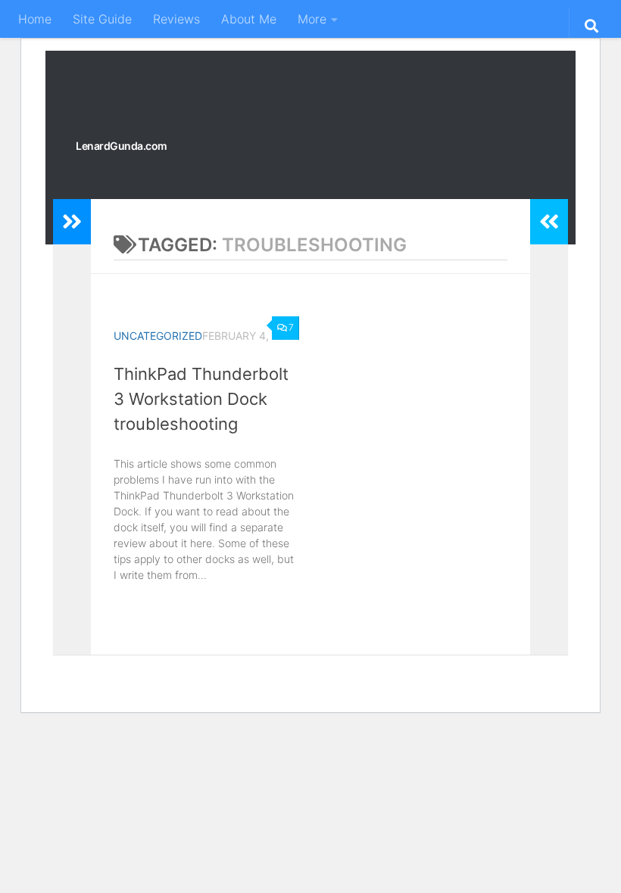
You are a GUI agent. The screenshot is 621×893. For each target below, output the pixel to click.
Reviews (176, 18)
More (312, 18)
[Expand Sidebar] (72, 221)
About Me (248, 18)
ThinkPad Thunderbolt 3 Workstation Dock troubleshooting (201, 399)
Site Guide (102, 18)
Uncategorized (158, 335)
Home (34, 18)
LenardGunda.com (121, 145)
